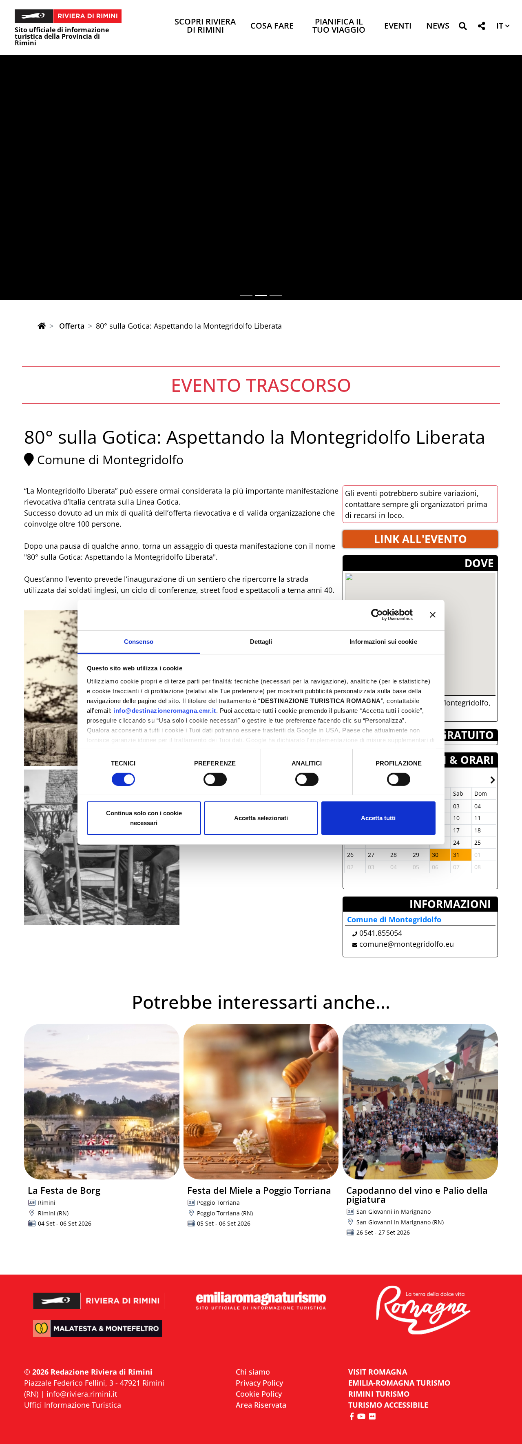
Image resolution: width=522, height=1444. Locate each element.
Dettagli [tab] (261, 641)
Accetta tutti (378, 817)
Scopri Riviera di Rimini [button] (205, 26)
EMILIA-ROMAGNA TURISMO (399, 1383)
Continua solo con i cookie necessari (144, 818)
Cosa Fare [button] (272, 26)
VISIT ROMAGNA (377, 1372)
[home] (42, 326)
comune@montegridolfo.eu (406, 944)
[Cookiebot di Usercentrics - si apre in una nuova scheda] (377, 615)
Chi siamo (253, 1372)
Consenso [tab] (138, 641)
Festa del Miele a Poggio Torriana (259, 1190)
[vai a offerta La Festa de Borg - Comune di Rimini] (101, 1101)
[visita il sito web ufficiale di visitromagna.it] (423, 1311)
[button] (463, 27)
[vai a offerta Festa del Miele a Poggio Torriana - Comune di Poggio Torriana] (261, 1101)
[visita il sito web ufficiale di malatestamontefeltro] (99, 1334)
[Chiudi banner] (433, 615)
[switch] (215, 779)
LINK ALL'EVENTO (420, 539)
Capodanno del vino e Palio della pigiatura (417, 1195)
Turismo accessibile (388, 1405)
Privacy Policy (259, 1383)
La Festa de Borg (64, 1190)
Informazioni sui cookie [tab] (383, 641)
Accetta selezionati (261, 817)
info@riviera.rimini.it (81, 1394)
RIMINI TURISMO (378, 1394)
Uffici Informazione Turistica (72, 1405)
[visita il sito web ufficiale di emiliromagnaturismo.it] (261, 1301)
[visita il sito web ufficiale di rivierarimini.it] (99, 1295)
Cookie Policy (259, 1394)
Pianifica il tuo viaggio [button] (338, 26)
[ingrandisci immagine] (101, 847)
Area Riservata (261, 1405)
